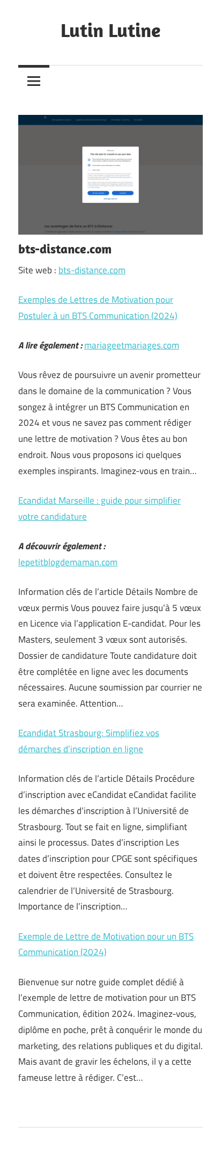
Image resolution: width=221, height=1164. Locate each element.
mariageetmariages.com (131, 345)
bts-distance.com (92, 270)
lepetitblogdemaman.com (67, 562)
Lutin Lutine (110, 30)
